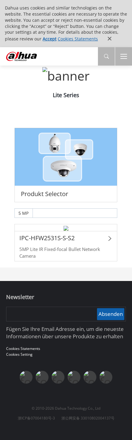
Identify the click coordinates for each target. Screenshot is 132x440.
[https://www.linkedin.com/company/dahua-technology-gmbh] (105, 377)
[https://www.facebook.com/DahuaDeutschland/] (74, 377)
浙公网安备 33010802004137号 (88, 418)
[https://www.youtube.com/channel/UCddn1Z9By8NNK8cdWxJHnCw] (89, 377)
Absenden (111, 313)
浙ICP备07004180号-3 (36, 418)
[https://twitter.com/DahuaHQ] (26, 377)
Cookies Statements (78, 39)
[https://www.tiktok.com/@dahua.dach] (58, 377)
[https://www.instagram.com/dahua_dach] (42, 377)
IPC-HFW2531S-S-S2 (47, 238)
